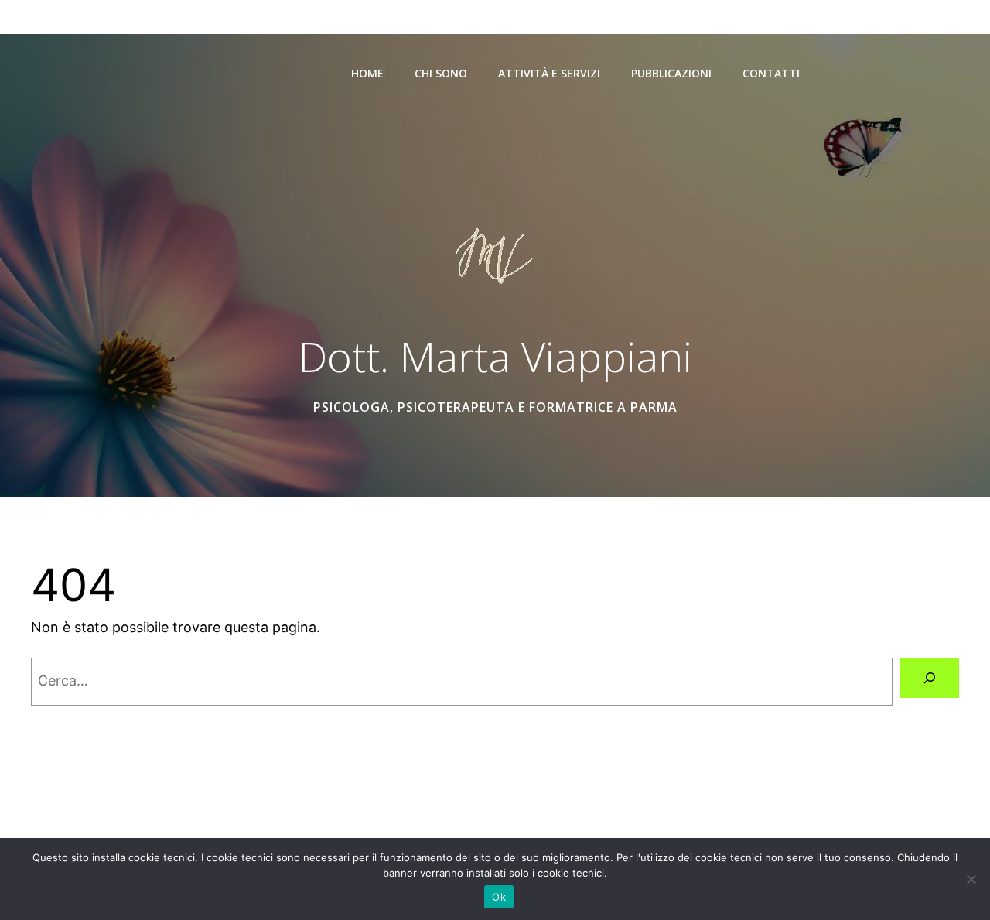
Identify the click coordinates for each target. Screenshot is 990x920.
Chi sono (441, 73)
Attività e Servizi (549, 73)
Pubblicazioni (671, 73)
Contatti (771, 73)
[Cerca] (929, 678)
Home (367, 73)
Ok (499, 897)
